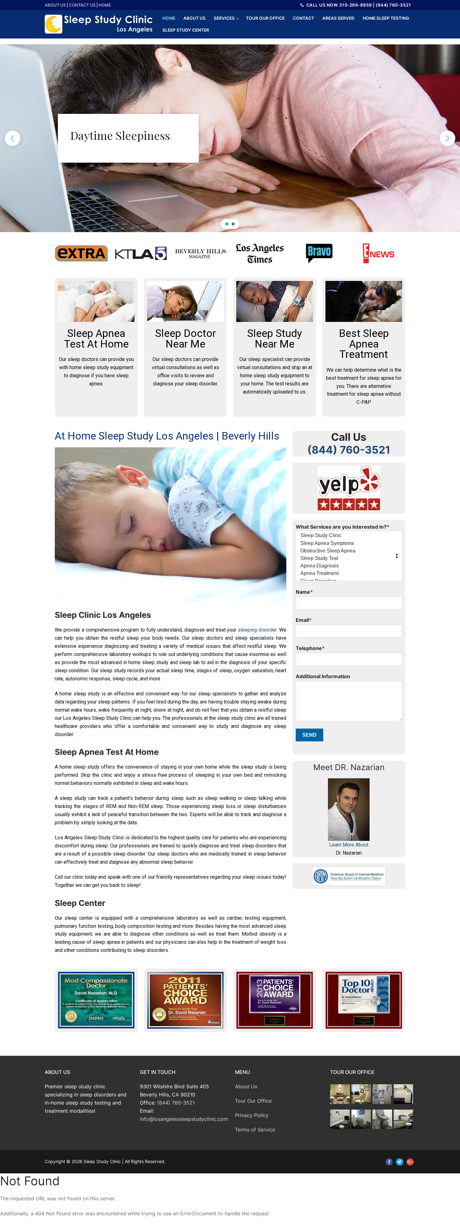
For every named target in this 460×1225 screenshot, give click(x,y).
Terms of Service (255, 1129)
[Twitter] (399, 1162)
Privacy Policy (251, 1115)
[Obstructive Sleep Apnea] (347, 551)
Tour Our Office (253, 1101)
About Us (55, 5)
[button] (12, 138)
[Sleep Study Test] (347, 559)
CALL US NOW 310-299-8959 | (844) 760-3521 (358, 5)
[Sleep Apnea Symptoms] (347, 543)
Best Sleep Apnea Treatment (364, 343)
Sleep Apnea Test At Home (96, 338)
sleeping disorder (257, 630)
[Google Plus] (410, 1162)
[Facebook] (389, 1162)
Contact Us (82, 5)
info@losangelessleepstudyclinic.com (184, 1119)
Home (105, 5)
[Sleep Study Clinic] (347, 536)
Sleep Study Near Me (274, 338)
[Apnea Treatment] (347, 574)
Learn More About (348, 845)
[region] (230, 138)
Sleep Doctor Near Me (185, 338)
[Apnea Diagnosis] (347, 566)
